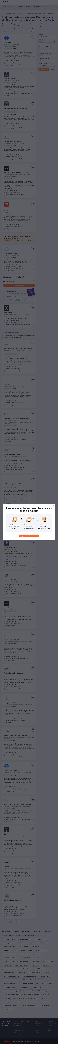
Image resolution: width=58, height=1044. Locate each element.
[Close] (53, 505)
